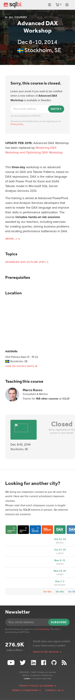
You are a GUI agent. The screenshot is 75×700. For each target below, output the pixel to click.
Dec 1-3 (59, 581)
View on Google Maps (19, 366)
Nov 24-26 (60, 570)
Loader (27, 678)
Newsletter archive (46, 652)
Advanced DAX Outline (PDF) (25, 262)
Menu (49, 5)
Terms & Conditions (25, 690)
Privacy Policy (42, 629)
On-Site (47, 591)
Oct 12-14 (60, 539)
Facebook (44, 663)
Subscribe (59, 622)
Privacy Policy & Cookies (36, 685)
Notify (56, 109)
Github (54, 663)
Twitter (23, 663)
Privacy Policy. (17, 124)
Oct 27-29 (60, 549)
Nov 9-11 (59, 560)
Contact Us (53, 690)
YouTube (11, 663)
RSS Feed (65, 663)
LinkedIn (34, 663)
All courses (18, 17)
